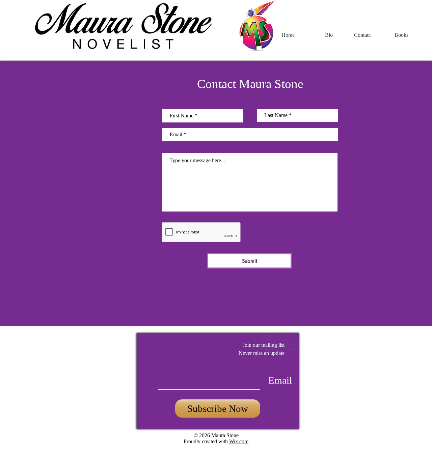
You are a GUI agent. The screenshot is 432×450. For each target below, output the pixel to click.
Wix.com (238, 441)
